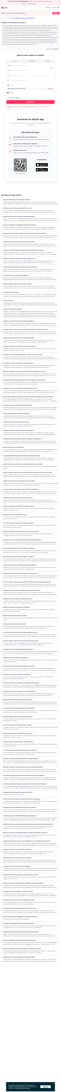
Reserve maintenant (55, 13)
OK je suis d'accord (45, 1087)
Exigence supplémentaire (15, 97)
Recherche (30, 102)
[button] (8, 92)
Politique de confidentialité (40, 106)
